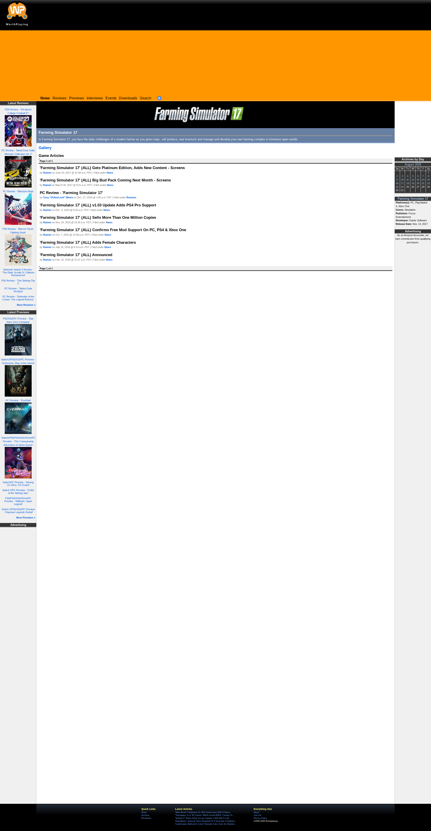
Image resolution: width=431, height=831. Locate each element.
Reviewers (146, 818)
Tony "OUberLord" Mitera (58, 197)
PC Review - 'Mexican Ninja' (18, 191)
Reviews (59, 98)
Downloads (128, 98)
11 (407, 179)
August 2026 (413, 164)
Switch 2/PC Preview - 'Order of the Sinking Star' (18, 491)
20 (418, 183)
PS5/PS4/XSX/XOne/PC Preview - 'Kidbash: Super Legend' (18, 501)
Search (145, 98)
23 (397, 186)
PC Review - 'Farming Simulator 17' (71, 192)
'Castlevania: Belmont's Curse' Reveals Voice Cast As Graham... (205, 824)
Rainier (47, 172)
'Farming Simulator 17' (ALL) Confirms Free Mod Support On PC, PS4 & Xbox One (113, 230)
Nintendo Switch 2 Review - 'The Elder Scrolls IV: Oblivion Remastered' (18, 272)
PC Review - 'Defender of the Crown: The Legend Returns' (18, 298)
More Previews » (25, 517)
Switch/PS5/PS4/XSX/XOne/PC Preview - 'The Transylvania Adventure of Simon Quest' (18, 441)
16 (397, 183)
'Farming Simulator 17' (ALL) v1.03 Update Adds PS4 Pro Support (98, 205)
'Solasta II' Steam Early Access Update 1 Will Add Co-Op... (203, 818)
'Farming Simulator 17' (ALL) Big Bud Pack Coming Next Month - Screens (105, 180)
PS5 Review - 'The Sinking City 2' (18, 282)
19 (412, 183)
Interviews (95, 98)
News (110, 172)
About (256, 812)
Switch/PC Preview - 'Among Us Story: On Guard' (18, 484)
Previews (76, 98)
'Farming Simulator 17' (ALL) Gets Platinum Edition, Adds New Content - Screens (112, 167)
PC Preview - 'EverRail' (18, 400)
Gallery (45, 147)
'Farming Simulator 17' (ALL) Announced (76, 254)
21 (423, 183)
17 (402, 183)
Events (111, 98)
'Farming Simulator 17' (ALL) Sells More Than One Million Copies (98, 217)
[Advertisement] (215, 61)
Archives (145, 815)
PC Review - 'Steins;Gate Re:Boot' (18, 290)
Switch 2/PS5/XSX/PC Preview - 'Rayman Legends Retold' (18, 511)
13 (418, 179)
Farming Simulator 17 (413, 198)
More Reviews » (26, 305)
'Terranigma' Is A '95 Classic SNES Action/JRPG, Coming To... (204, 815)
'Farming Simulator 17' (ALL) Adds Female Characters (88, 242)
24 (402, 186)
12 (412, 179)
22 (428, 183)
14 (423, 179)
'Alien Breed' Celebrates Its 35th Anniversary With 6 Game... (203, 812)
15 (428, 179)
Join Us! (258, 815)
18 (407, 183)
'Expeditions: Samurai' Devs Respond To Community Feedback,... (206, 821)
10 (402, 179)
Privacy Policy (260, 818)
